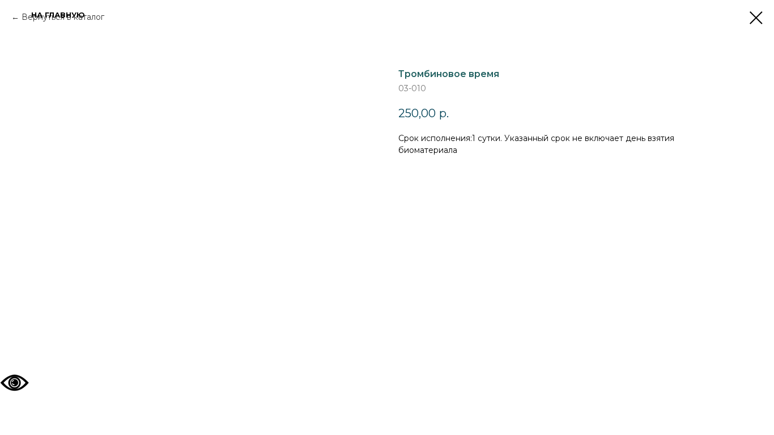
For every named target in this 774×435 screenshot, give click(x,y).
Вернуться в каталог (63, 17)
